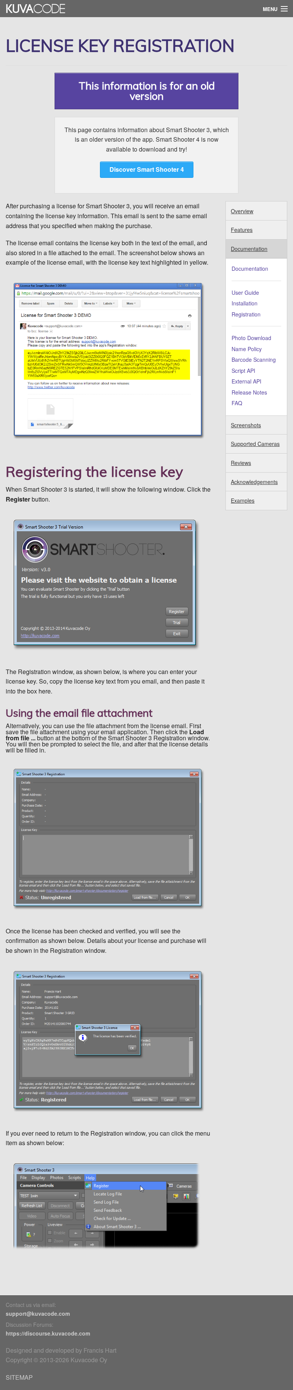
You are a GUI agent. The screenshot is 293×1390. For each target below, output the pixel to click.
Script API (243, 370)
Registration (246, 314)
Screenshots (246, 425)
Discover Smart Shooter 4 (146, 169)
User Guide (245, 292)
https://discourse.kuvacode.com (48, 1333)
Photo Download (251, 338)
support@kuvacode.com (38, 1313)
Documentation (249, 248)
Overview (242, 211)
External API (246, 381)
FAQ (237, 403)
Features (242, 229)
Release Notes (249, 392)
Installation (245, 303)
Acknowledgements (254, 482)
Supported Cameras (255, 443)
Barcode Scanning (254, 359)
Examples (242, 500)
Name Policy (247, 349)
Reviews (241, 463)
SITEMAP (19, 1377)
